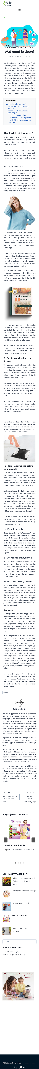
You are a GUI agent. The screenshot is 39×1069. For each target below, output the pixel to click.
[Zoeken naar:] (19, 942)
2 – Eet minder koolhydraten (20, 118)
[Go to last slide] (5, 839)
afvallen (6, 692)
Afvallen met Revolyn (15, 845)
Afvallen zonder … (9, 952)
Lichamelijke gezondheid (11, 955)
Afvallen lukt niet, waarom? (16, 104)
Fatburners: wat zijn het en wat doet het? (9, 797)
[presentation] (19, 830)
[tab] (15, 863)
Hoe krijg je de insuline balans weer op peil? (19, 112)
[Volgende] (33, 839)
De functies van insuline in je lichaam (18, 107)
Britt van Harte (16, 56)
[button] (19, 10)
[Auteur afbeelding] (6, 849)
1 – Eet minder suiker (18, 115)
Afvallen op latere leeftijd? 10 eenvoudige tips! (30, 797)
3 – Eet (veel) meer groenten (20, 120)
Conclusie (11, 122)
